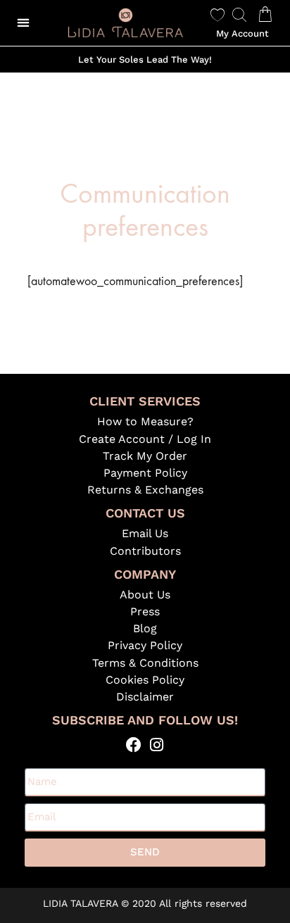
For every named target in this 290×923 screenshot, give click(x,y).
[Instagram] (157, 744)
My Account (242, 33)
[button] (22, 22)
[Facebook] (133, 744)
